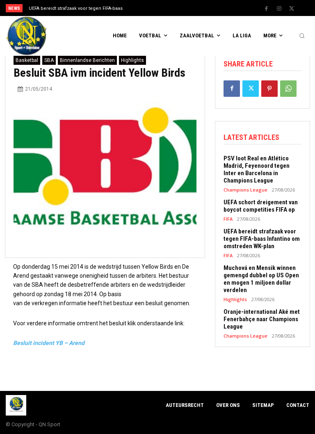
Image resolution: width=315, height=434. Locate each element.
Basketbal (27, 60)
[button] (302, 36)
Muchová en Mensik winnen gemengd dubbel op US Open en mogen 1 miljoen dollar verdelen (261, 279)
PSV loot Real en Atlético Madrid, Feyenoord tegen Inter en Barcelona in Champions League (257, 169)
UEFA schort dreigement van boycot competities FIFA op (261, 206)
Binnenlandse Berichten (87, 60)
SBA (49, 60)
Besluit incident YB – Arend (48, 343)
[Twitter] (291, 8)
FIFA (228, 219)
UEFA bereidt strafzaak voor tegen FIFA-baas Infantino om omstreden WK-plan (262, 239)
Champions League (245, 189)
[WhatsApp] (288, 88)
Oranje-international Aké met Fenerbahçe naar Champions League (262, 319)
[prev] (160, 8)
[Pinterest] (269, 88)
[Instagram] (279, 8)
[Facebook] (266, 8)
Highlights (132, 60)
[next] (173, 8)
